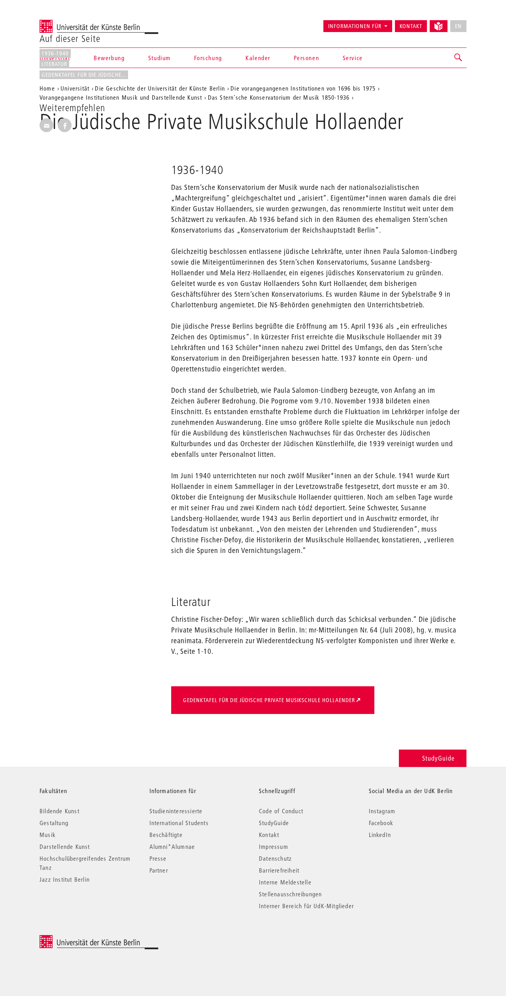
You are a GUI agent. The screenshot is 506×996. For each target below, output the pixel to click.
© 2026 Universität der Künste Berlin (81, 939)
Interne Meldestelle (285, 882)
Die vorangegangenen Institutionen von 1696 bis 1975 (303, 88)
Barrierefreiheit (279, 870)
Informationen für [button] (354, 26)
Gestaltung (54, 823)
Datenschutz (275, 858)
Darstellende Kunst (65, 846)
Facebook (381, 823)
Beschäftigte (166, 835)
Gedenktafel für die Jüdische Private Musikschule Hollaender (269, 700)
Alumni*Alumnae (172, 846)
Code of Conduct (281, 811)
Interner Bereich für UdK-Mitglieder (306, 906)
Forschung (208, 58)
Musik (48, 835)
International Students (179, 823)
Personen (306, 58)
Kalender (257, 58)
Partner (158, 870)
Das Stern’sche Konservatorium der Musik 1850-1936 (279, 97)
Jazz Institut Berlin (65, 879)
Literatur (54, 64)
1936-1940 (55, 53)
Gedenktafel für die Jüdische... (84, 74)
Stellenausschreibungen (290, 894)
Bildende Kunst (59, 811)
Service (353, 58)
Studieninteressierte (176, 811)
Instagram (382, 811)
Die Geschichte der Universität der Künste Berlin (160, 88)
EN (458, 26)
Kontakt (411, 26)
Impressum (273, 846)
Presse (158, 858)
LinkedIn (380, 835)
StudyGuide (438, 758)
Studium (159, 58)
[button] (458, 58)
